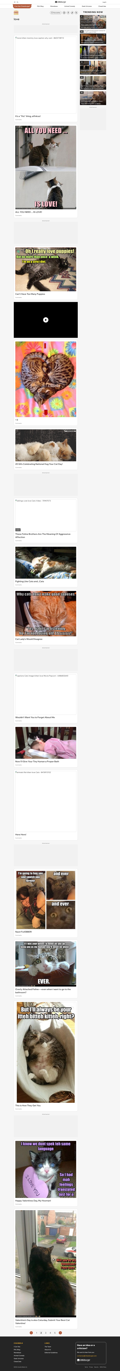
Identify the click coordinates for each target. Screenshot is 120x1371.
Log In (104, 2)
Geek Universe (19, 1358)
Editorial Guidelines (51, 1352)
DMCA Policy (103, 1367)
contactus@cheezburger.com (87, 1356)
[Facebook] (68, 12)
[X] (76, 12)
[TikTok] (72, 12)
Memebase (17, 1352)
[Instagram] (64, 12)
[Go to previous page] (31, 1332)
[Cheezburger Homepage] (60, 2)
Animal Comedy (19, 1355)
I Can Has (17, 1346)
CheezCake (17, 1361)
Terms (86, 1367)
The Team (48, 1346)
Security (96, 1367)
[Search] (17, 2)
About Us (48, 1349)
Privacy (91, 1367)
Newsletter (56, 13)
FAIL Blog (17, 1349)
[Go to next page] (60, 1332)
